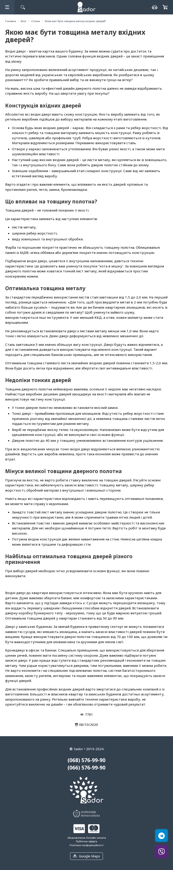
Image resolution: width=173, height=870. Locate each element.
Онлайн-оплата (96, 837)
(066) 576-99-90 (86, 767)
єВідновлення (76, 837)
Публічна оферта (86, 841)
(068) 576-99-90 (86, 760)
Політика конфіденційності (86, 845)
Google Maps (89, 856)
